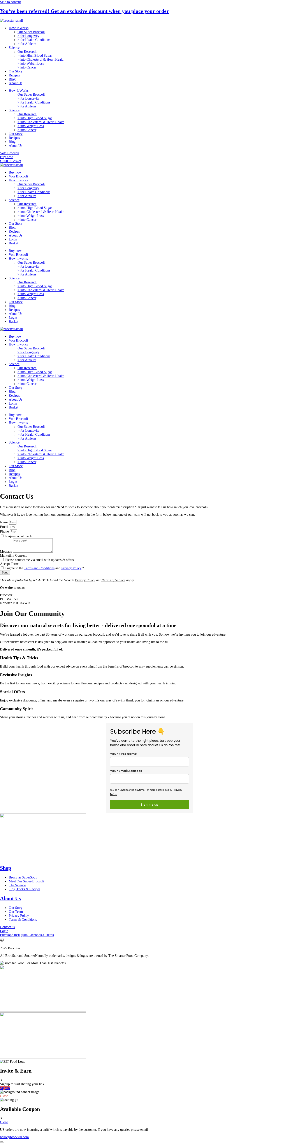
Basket (13, 243)
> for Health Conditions (34, 40)
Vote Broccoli (18, 176)
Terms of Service (113, 580)
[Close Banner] (2, 1142)
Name (4, 522)
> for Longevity (28, 36)
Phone (5, 531)
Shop (5, 868)
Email (4, 527)
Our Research (27, 51)
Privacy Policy (71, 568)
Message (6, 551)
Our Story (16, 71)
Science (14, 47)
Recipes (14, 75)
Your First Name (123, 754)
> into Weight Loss (31, 63)
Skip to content (10, 2)
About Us (15, 83)
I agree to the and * (44, 568)
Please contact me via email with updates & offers (39, 560)
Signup (5, 1088)
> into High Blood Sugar (35, 55)
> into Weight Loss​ (31, 215)
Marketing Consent (13, 555)
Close (4, 1122)
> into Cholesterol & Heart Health (41, 59)
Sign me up (149, 804)
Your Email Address (126, 771)
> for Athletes (27, 44)
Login (13, 239)
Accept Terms (9, 564)
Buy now (15, 172)
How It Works (18, 28)
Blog (12, 79)
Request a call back (18, 536)
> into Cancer (27, 67)
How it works (18, 180)
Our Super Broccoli (31, 32)
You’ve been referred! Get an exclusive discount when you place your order (84, 11)
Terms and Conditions (39, 568)
